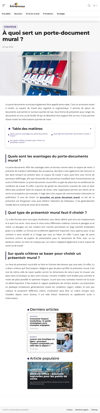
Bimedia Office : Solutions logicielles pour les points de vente (48, 376)
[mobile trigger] (4, 5)
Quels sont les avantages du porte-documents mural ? (29, 135)
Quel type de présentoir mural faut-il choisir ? (72, 134)
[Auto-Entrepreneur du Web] (18, 5)
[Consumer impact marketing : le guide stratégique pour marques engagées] (65, 322)
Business (33, 337)
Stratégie (10, 27)
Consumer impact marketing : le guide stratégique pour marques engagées (40, 322)
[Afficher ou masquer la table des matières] (67, 128)
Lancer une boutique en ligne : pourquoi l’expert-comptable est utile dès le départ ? (42, 342)
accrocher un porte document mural (60, 197)
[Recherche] (89, 5)
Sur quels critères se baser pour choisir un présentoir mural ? (27, 141)
